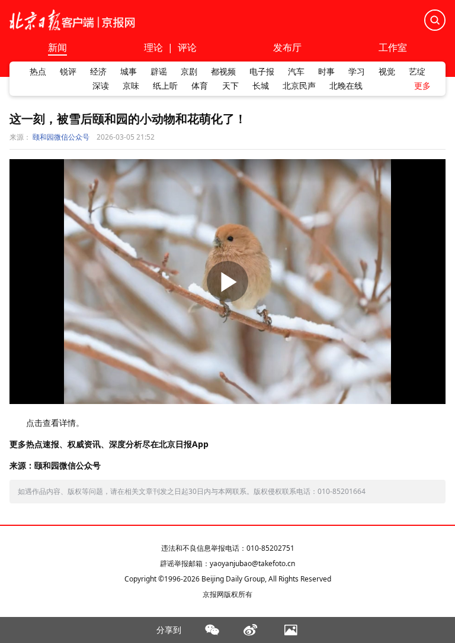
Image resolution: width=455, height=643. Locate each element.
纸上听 (165, 86)
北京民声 (299, 86)
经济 (98, 71)
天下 (230, 86)
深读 (100, 86)
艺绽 (417, 71)
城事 (128, 71)
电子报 (261, 71)
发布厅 (287, 48)
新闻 (57, 48)
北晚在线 (346, 86)
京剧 (189, 71)
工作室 (393, 48)
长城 (260, 86)
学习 (356, 71)
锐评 (68, 71)
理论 (153, 47)
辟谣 (158, 71)
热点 (38, 71)
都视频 (223, 71)
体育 (199, 86)
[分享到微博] (251, 630)
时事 (326, 71)
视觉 (387, 71)
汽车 (296, 71)
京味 (131, 86)
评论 (187, 47)
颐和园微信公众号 (61, 137)
